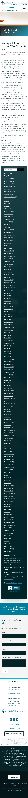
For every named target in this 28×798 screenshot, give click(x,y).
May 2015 (6, 478)
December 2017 (8, 396)
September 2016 (8, 435)
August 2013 (7, 533)
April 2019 (7, 354)
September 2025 (8, 219)
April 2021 (7, 314)
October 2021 (8, 306)
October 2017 (8, 401)
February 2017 (8, 422)
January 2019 (7, 361)
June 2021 (7, 311)
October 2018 (8, 369)
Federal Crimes (8, 186)
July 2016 (6, 441)
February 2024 (8, 251)
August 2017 (7, 406)
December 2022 (8, 280)
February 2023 (8, 274)
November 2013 (8, 525)
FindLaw (20, 790)
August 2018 (7, 375)
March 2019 (7, 356)
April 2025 (7, 227)
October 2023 (8, 259)
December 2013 (8, 522)
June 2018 (7, 380)
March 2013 (7, 546)
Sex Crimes (7, 189)
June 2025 (7, 224)
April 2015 (7, 480)
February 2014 (8, 517)
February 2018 (8, 390)
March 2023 (7, 272)
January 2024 (7, 253)
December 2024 (8, 232)
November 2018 (8, 367)
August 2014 (7, 501)
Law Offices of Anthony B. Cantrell (13, 783)
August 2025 (7, 222)
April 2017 (7, 417)
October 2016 (8, 433)
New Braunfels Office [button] (14, 733)
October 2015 (8, 464)
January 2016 (7, 456)
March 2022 (7, 301)
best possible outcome (17, 160)
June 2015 (7, 475)
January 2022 (7, 303)
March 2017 (7, 419)
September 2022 (8, 288)
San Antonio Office (14, 705)
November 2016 (8, 430)
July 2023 (6, 267)
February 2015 (8, 485)
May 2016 (6, 446)
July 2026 (6, 203)
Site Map (11, 788)
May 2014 (6, 509)
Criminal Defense (9, 178)
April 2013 (7, 543)
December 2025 (8, 214)
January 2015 (7, 488)
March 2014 (7, 514)
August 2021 (7, 309)
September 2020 (8, 327)
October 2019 (8, 340)
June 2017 (7, 412)
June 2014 (7, 506)
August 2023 (7, 264)
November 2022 (8, 282)
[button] (24, 9)
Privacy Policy (17, 788)
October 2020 (8, 325)
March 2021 (7, 317)
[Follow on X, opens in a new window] (14, 719)
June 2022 (7, 296)
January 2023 (7, 277)
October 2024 (8, 238)
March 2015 (7, 483)
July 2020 (6, 332)
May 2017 (6, 414)
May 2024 (6, 245)
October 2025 (8, 216)
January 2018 (7, 393)
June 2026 (7, 206)
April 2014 (7, 512)
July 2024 (6, 243)
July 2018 (6, 377)
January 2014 (7, 520)
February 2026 (8, 211)
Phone (3, 649)
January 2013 (7, 551)
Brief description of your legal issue (11, 657)
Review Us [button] (14, 777)
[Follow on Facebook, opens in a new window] (11, 719)
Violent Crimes (8, 194)
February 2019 (8, 359)
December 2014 (8, 491)
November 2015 (8, 462)
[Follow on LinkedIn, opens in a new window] (17, 719)
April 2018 (7, 385)
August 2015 (7, 470)
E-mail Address (6, 641)
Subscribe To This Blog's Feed (14, 583)
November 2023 (8, 256)
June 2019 (7, 348)
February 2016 (8, 454)
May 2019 (6, 351)
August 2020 (7, 330)
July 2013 (6, 535)
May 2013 (6, 541)
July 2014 (6, 504)
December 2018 (8, 364)
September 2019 (8, 343)
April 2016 (7, 448)
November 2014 (8, 493)
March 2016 (7, 451)
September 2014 (8, 499)
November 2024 (8, 235)
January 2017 (7, 425)
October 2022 (8, 285)
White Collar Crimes (9, 197)
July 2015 (6, 472)
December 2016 (8, 427)
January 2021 (7, 319)
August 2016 (7, 438)
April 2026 (7, 208)
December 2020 (8, 322)
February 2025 (8, 230)
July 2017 (6, 409)
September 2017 (8, 404)
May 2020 (6, 335)
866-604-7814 (12, 10)
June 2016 (7, 443)
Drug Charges (8, 181)
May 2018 (6, 383)
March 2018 (7, 388)
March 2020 (7, 338)
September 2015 (8, 467)
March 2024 (7, 248)
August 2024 (7, 240)
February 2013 (8, 549)
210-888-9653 (10, 8)
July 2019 (6, 346)
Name (3, 632)
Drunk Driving (8, 184)
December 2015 (8, 459)
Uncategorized (21, 54)
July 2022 (6, 293)
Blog (5, 176)
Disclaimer (4, 788)
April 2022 (7, 298)
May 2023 (6, 269)
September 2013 (8, 530)
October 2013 (8, 528)
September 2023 (8, 261)
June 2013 (7, 538)
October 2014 (8, 496)
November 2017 (8, 398)
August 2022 (7, 290)
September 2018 (8, 372)
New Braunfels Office (14, 693)
